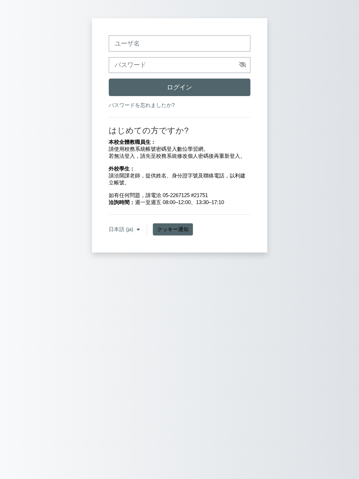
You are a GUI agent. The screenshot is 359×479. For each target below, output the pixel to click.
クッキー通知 (173, 229)
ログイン (179, 87)
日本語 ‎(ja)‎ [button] (122, 229)
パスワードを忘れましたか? (142, 105)
